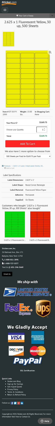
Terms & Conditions (15, 392)
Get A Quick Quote (14, 386)
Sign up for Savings (15, 384)
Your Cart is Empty (25, 15)
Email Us (7, 274)
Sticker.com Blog (14, 381)
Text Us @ (12, 267)
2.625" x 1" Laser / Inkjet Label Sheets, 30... (28, 166)
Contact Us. (26, 416)
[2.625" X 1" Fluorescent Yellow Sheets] (8, 39)
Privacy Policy (12, 389)
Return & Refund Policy (16, 394)
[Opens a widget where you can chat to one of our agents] (45, 421)
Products (7, 166)
